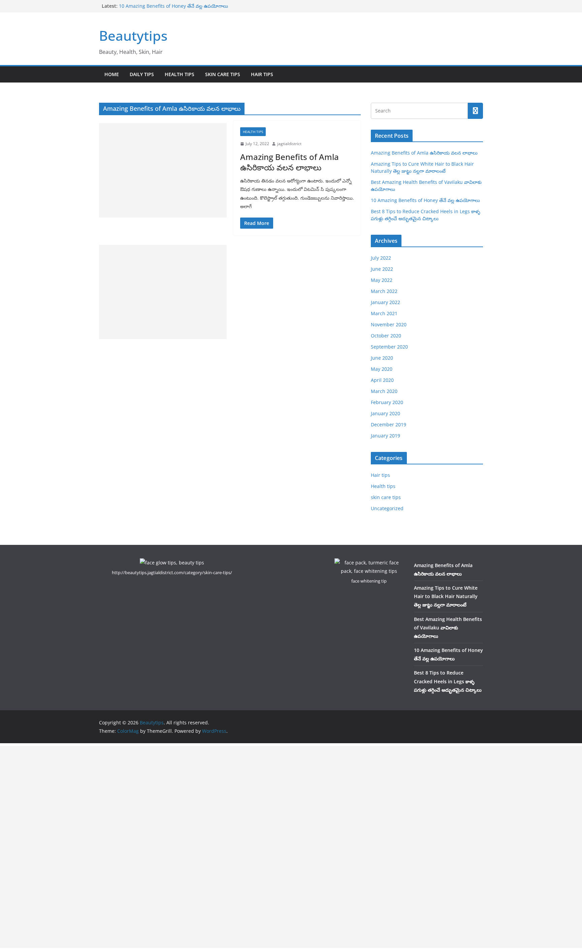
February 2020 (387, 402)
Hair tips (262, 74)
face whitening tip (369, 581)
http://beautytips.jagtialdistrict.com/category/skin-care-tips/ (172, 572)
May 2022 (381, 280)
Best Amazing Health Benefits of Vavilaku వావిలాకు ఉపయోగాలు (448, 627)
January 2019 (385, 435)
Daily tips (142, 74)
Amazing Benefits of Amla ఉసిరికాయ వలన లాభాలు (289, 162)
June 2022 (382, 269)
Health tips (179, 74)
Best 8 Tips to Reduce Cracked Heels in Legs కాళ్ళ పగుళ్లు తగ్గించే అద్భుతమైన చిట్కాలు (448, 681)
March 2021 (384, 313)
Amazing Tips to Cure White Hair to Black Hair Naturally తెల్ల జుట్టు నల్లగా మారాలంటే (446, 596)
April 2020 (382, 380)
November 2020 (389, 324)
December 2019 (388, 424)
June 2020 (382, 358)
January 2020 (385, 413)
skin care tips (222, 74)
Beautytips (133, 35)
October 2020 (386, 335)
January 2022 (385, 302)
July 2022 (381, 258)
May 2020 (381, 369)
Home (111, 74)
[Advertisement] (163, 170)
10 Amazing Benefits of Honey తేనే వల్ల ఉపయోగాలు (173, 6)
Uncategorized (387, 508)
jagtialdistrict (289, 143)
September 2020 (389, 346)
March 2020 (384, 391)
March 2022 (384, 291)
